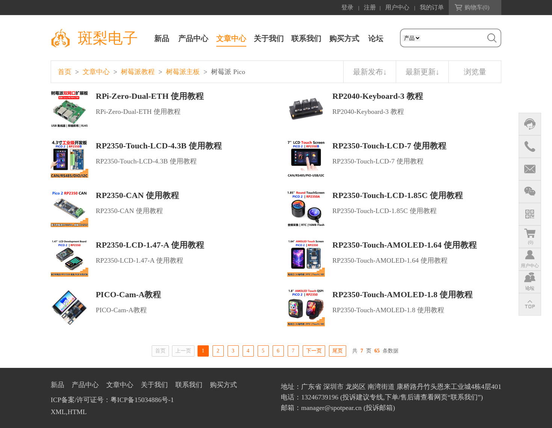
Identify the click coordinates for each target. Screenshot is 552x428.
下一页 (314, 351)
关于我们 (269, 38)
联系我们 (306, 38)
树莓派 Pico (228, 72)
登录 (347, 7)
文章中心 (231, 38)
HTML (77, 412)
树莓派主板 (183, 72)
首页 (64, 72)
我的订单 (432, 7)
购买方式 (344, 38)
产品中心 (193, 38)
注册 (370, 7)
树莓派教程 (138, 72)
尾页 (337, 351)
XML (58, 412)
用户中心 (397, 7)
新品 (161, 38)
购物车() (477, 7)
